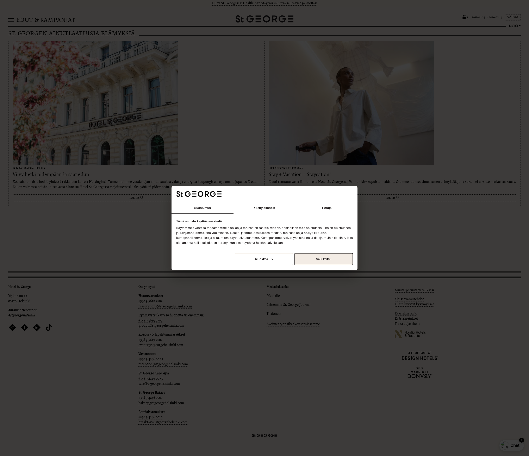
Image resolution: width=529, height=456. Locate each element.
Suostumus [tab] (202, 207)
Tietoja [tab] (326, 207)
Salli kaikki (323, 259)
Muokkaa (261, 259)
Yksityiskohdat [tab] (264, 207)
